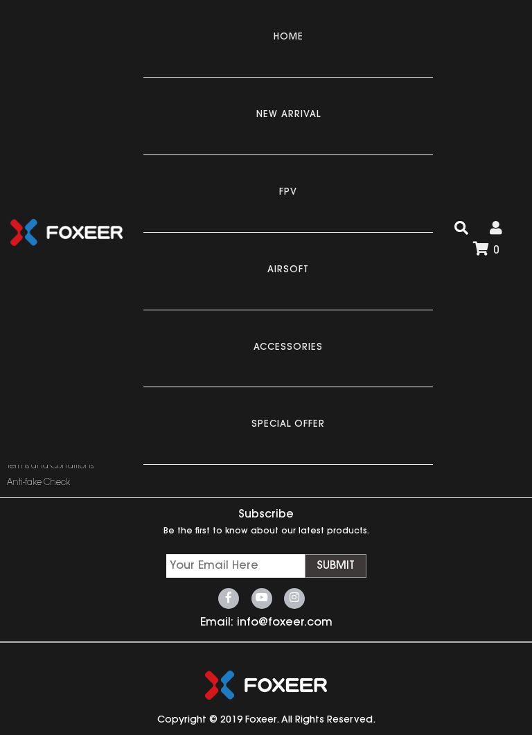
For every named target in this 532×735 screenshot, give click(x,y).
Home (288, 37)
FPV (288, 192)
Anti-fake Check (38, 483)
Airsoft (288, 269)
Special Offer (288, 424)
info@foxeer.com (284, 622)
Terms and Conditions (50, 466)
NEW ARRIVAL (288, 114)
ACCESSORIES (288, 347)
